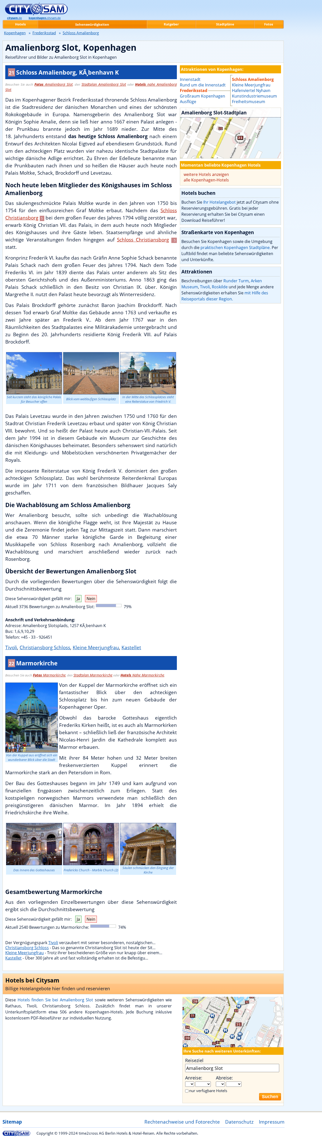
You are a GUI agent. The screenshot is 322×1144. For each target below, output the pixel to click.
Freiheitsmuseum (248, 101)
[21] (230, 133)
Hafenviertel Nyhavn (251, 90)
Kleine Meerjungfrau (96, 647)
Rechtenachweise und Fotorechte (182, 1122)
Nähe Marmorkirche (142, 675)
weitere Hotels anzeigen (206, 174)
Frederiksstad (44, 32)
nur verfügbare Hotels (208, 1090)
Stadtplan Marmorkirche (92, 675)
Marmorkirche (49, 675)
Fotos (268, 24)
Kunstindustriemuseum (254, 96)
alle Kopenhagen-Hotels (206, 180)
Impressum (272, 1122)
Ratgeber (171, 24)
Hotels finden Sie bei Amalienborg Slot (55, 1000)
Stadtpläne (225, 24)
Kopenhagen (15, 32)
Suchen (270, 1096)
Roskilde (220, 287)
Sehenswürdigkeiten (92, 24)
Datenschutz (239, 1122)
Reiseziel (194, 1060)
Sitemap (12, 1122)
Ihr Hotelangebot (219, 202)
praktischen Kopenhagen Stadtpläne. (235, 247)
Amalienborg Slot (53, 84)
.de (14, 18)
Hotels (20, 24)
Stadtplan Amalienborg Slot (104, 84)
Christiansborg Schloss (45, 647)
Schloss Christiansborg (143, 239)
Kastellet (131, 647)
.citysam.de (45, 18)
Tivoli (11, 647)
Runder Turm (236, 281)
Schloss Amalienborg (253, 79)
